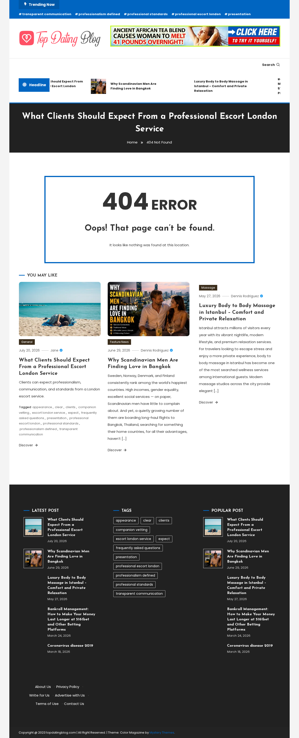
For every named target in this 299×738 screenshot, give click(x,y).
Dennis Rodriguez (155, 350)
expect (73, 412)
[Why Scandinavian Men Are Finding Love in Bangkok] (33, 558)
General (26, 342)
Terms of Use (47, 703)
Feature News (119, 342)
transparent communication (46, 14)
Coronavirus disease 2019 (70, 646)
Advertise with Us (70, 695)
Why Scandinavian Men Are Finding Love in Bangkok (128, 86)
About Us (43, 686)
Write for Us (39, 695)
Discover (26, 445)
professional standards (147, 14)
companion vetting (131, 529)
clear (59, 407)
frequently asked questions (138, 548)
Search (268, 64)
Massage (208, 288)
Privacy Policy (67, 686)
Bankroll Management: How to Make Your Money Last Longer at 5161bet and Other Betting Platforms (71, 619)
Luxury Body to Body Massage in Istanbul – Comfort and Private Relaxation (216, 86)
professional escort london (198, 14)
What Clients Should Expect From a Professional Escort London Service (50, 86)
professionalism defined (99, 14)
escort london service (48, 412)
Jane (54, 350)
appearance (42, 407)
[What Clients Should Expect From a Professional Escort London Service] (33, 527)
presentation (239, 14)
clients (70, 407)
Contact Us (74, 703)
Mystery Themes (162, 732)
